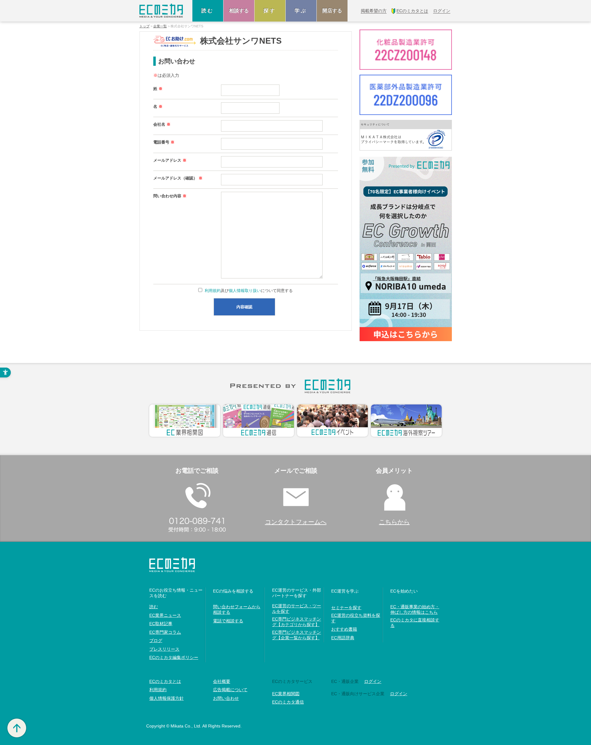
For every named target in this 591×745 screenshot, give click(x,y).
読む (207, 10)
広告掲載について (230, 689)
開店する (332, 10)
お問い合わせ (226, 698)
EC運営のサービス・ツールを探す (296, 608)
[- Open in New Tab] (406, 135)
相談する (239, 10)
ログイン (372, 681)
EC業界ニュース (165, 615)
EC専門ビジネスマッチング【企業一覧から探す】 (296, 635)
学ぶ (301, 10)
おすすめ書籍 (344, 629)
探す (269, 10)
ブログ (155, 640)
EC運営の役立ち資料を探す (355, 618)
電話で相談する (228, 620)
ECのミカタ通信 (288, 702)
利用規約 (213, 290)
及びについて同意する (249, 290)
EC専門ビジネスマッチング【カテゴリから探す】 (296, 622)
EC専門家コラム (165, 632)
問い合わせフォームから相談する (236, 609)
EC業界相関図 (286, 693)
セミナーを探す (346, 607)
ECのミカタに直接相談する (414, 622)
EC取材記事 (160, 623)
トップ (144, 26)
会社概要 (221, 681)
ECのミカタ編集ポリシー (173, 657)
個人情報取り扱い (245, 290)
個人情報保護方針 (166, 698)
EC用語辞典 (342, 637)
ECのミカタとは (165, 681)
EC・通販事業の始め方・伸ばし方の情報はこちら (414, 609)
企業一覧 (160, 26)
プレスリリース (164, 649)
